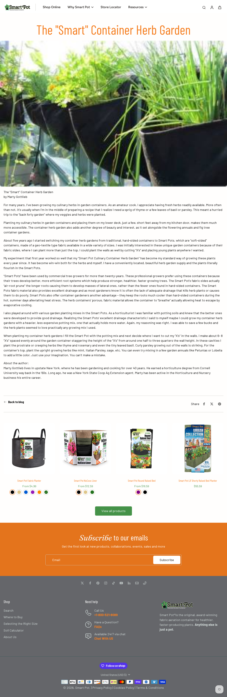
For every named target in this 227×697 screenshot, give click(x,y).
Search (8, 610)
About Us (10, 637)
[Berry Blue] (25, 492)
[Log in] (212, 7)
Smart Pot (82, 688)
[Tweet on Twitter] (212, 404)
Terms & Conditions (150, 688)
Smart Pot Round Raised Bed (142, 480)
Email (56, 560)
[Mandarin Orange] (39, 492)
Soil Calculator (14, 630)
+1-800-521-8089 (106, 615)
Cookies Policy (124, 688)
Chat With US (103, 638)
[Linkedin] (129, 583)
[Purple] (138, 492)
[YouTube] (121, 583)
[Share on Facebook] (204, 404)
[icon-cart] (219, 7)
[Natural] (19, 492)
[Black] (12, 492)
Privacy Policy (102, 688)
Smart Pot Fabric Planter (29, 480)
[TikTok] (113, 583)
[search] (204, 7)
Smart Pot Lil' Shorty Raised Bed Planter (198, 480)
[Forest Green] (46, 492)
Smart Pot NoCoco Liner (85, 480)
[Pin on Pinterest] (219, 404)
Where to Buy (13, 617)
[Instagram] (106, 583)
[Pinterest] (98, 583)
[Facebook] (90, 583)
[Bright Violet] (32, 492)
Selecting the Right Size (21, 623)
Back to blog (16, 402)
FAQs (98, 627)
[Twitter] (82, 583)
